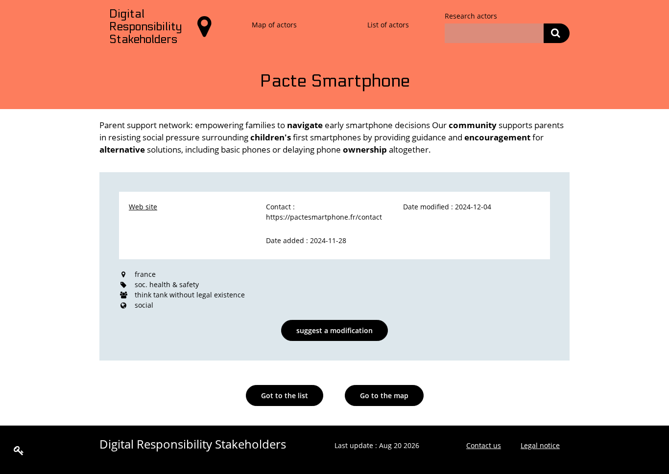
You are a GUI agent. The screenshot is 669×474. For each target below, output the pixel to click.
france (145, 274)
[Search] (557, 33)
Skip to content (31, 10)
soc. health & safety (167, 284)
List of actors (388, 24)
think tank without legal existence (190, 294)
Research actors (471, 16)
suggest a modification (334, 330)
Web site (143, 206)
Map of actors (274, 24)
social (144, 305)
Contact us (483, 445)
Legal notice (540, 445)
